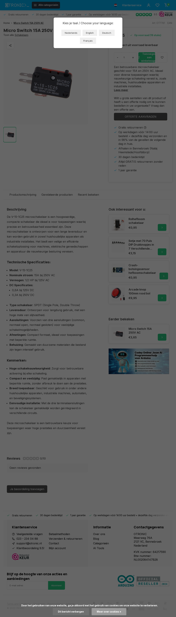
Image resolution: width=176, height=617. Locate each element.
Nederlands (71, 32)
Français (88, 40)
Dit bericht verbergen (71, 611)
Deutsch (106, 32)
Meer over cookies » (109, 611)
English (90, 32)
